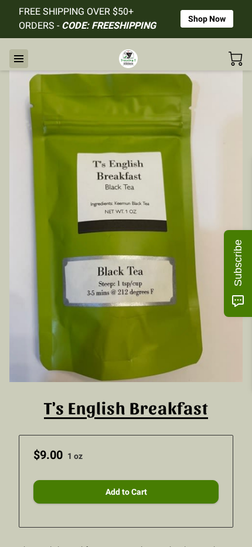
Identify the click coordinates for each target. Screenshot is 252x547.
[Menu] (18, 58)
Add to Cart (126, 492)
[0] (236, 59)
